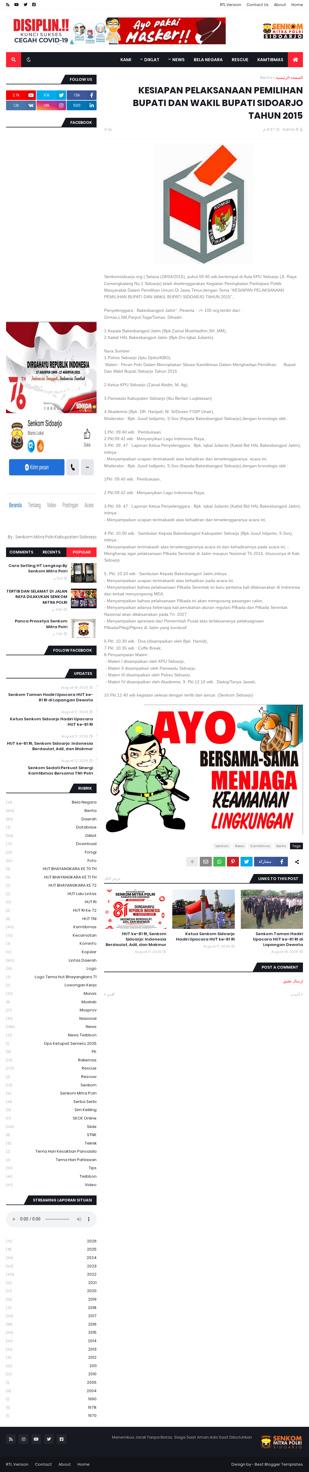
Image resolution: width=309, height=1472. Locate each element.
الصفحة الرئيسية (289, 77)
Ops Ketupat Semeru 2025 (51, 1043)
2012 (51, 1357)
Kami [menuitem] (125, 60)
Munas (51, 993)
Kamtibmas (260, 846)
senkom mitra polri (51, 1093)
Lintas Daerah (51, 960)
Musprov (51, 1010)
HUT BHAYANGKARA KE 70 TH (51, 869)
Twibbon (51, 1176)
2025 (51, 1249)
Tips (51, 1168)
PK (51, 1051)
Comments (21, 552)
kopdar (51, 952)
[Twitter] (247, 861)
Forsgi (51, 852)
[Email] (206, 861)
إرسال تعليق (293, 981)
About (280, 4)
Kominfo (51, 943)
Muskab (51, 1002)
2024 (51, 1258)
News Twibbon (51, 1035)
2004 (51, 1391)
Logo (51, 968)
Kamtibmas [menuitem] (270, 60)
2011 (51, 1366)
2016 (51, 1324)
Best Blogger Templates (279, 1464)
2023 (51, 1266)
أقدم (111, 994)
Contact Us (258, 4)
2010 (51, 1374)
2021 (51, 1283)
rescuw (51, 1076)
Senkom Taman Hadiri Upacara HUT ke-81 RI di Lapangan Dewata (278, 939)
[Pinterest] (233, 861)
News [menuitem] (178, 60)
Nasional (51, 1018)
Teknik (51, 1143)
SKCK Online (51, 1118)
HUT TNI (51, 919)
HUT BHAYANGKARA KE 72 (51, 885)
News (239, 846)
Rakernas (51, 1060)
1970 (51, 1415)
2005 (51, 1382)
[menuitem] (295, 59)
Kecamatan (51, 935)
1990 (51, 1399)
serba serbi (51, 1101)
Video (51, 1185)
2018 (51, 1308)
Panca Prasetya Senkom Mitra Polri (41, 624)
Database (51, 827)
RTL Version (230, 4)
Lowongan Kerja (51, 985)
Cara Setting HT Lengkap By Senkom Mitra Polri (37, 568)
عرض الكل (112, 878)
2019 (51, 1299)
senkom (222, 846)
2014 (51, 1341)
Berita (266, 77)
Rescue (51, 1068)
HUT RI (51, 902)
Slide (51, 1126)
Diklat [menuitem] (151, 60)
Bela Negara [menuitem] (208, 60)
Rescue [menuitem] (240, 60)
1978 (51, 1407)
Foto (51, 860)
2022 (51, 1274)
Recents (51, 552)
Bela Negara (51, 802)
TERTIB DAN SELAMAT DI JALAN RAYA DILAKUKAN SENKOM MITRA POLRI (36, 597)
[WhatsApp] (219, 861)
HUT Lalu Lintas (51, 894)
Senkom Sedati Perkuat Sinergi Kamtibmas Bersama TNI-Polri (60, 770)
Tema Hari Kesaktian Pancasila (51, 1151)
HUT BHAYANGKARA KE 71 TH (51, 877)
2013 (51, 1349)
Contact (43, 1464)
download (51, 844)
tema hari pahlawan (51, 1160)
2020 (51, 1291)
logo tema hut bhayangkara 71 (51, 977)
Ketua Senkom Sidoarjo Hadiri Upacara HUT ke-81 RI (205, 936)
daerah (51, 819)
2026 (51, 1241)
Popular (82, 552)
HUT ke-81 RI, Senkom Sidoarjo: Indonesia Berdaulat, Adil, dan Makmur (136, 939)
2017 (51, 1316)
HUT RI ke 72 (51, 910)
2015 (51, 1332)
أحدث (295, 994)
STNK (51, 1135)
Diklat (51, 835)
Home (297, 4)
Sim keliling (51, 1110)
